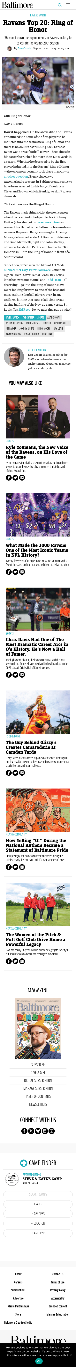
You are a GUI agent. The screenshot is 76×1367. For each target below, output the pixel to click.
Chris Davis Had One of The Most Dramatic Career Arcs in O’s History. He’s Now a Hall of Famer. (37, 647)
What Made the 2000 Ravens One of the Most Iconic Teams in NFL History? (37, 550)
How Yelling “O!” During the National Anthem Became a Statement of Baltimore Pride (37, 845)
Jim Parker (11, 328)
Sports (40, 317)
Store (18, 1314)
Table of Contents (38, 1097)
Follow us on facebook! (24, 1131)
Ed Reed (24, 309)
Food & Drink (13, 736)
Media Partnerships (18, 1306)
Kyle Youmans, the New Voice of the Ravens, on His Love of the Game (37, 452)
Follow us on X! (31, 1131)
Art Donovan (53, 317)
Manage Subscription (38, 1089)
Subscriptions (18, 1290)
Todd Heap (53, 279)
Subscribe (38, 1065)
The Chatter (28, 317)
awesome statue (48, 222)
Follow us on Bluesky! (38, 1131)
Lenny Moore (43, 328)
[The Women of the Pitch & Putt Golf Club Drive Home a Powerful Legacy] (38, 904)
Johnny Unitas (26, 328)
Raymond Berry (13, 334)
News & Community (16, 834)
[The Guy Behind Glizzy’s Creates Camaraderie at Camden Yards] (38, 712)
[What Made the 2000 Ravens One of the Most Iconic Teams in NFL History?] (38, 515)
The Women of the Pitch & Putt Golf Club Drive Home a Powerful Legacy (35, 939)
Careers (18, 1282)
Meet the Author (37, 350)
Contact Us (57, 1274)
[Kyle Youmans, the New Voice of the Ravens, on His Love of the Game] (38, 416)
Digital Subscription (38, 1081)
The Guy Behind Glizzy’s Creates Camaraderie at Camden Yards (31, 747)
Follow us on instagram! (52, 1131)
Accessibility (58, 1298)
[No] (71, 1355)
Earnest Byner (33, 323)
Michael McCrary (16, 269)
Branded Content (58, 1306)
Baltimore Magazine (36, 5)
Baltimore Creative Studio (18, 1322)
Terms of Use (58, 1282)
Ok (39, 1361)
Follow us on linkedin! (45, 1131)
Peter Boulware (40, 269)
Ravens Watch (38, 15)
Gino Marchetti (61, 323)
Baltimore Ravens (14, 323)
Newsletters (38, 1104)
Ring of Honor (31, 334)
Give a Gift (38, 1073)
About (18, 1274)
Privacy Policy (57, 1290)
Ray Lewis (58, 328)
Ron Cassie (24, 48)
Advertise (18, 1298)
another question (16, 176)
